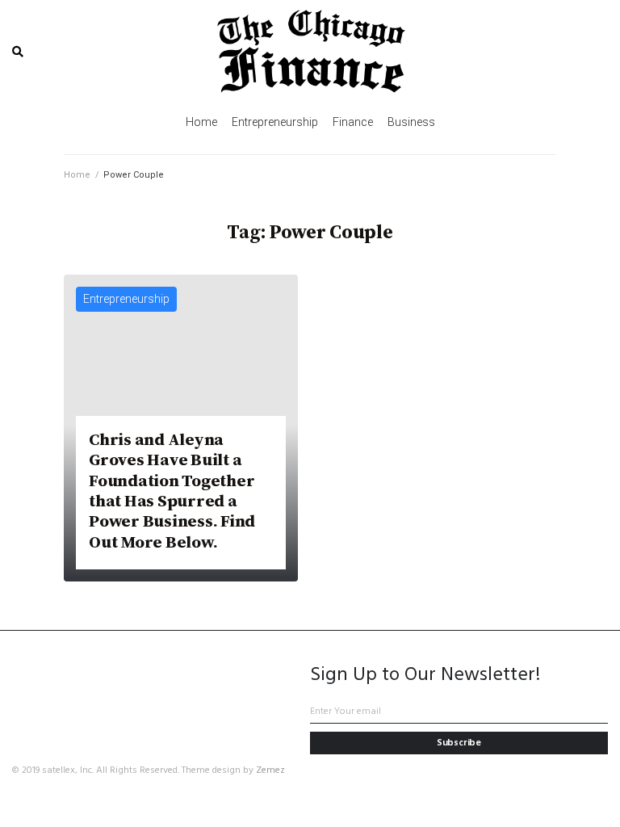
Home (77, 175)
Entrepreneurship (126, 298)
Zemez (270, 770)
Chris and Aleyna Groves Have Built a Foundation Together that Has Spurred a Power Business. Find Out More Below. (172, 490)
